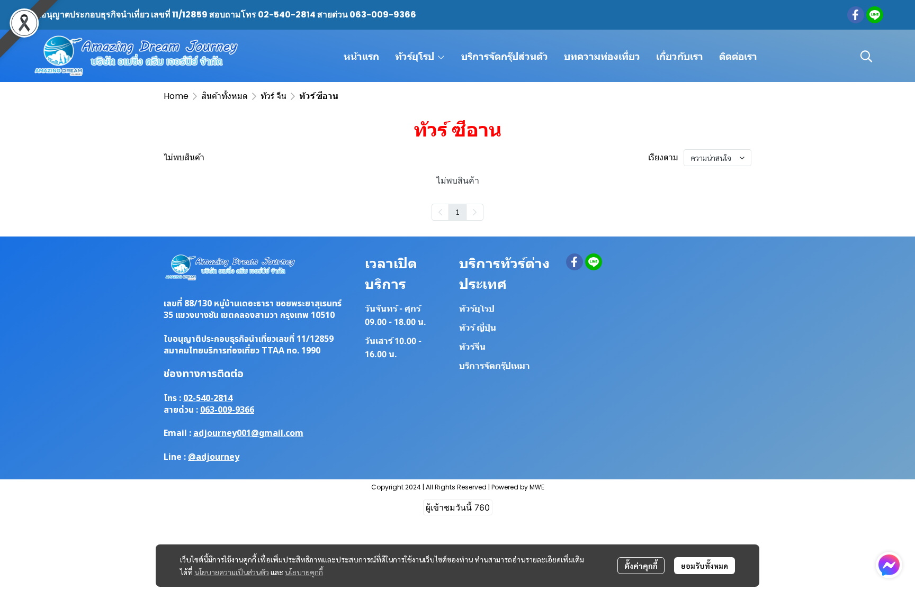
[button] (866, 56)
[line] (874, 14)
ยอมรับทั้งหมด (704, 565)
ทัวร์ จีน (273, 96)
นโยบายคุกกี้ (304, 572)
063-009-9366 (227, 410)
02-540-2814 (207, 398)
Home (176, 96)
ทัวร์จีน (472, 347)
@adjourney (213, 457)
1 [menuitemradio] (457, 211)
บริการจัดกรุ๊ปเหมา (494, 366)
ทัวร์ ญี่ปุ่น (477, 328)
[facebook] (855, 14)
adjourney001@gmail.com (248, 433)
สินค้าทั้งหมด (224, 96)
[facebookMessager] (889, 565)
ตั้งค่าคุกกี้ (641, 565)
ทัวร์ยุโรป (477, 309)
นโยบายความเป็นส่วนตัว (231, 572)
